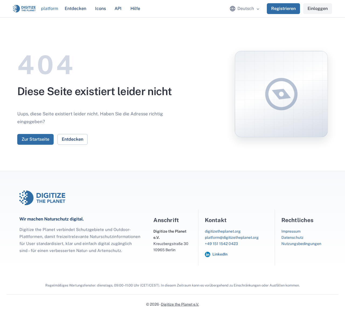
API (118, 8)
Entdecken (75, 8)
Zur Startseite (35, 139)
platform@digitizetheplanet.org (232, 237)
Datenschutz (292, 237)
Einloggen (318, 8)
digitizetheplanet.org (223, 231)
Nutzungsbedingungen (301, 243)
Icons (100, 8)
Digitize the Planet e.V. (180, 304)
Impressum (291, 231)
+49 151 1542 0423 (221, 243)
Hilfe (135, 8)
